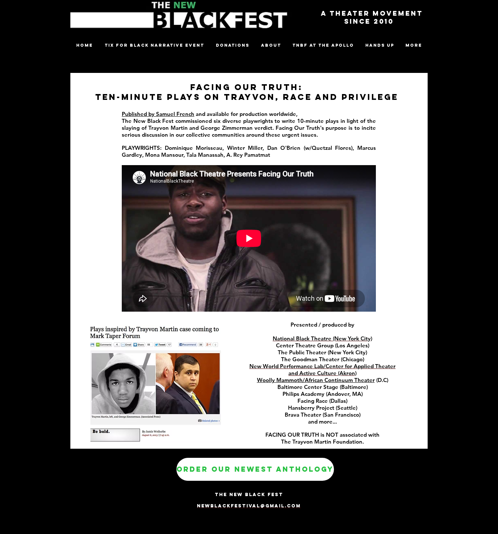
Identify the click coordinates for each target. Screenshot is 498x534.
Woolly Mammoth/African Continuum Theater (316, 380)
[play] (205, 436)
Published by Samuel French (158, 113)
